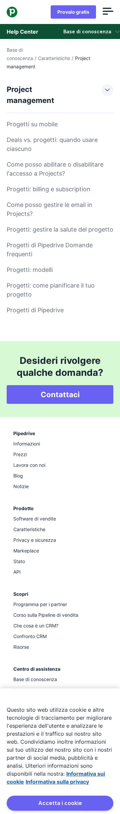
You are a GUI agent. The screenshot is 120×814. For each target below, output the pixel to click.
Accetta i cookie (60, 803)
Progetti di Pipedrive (35, 310)
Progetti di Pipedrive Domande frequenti (50, 250)
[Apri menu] (108, 12)
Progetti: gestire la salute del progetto (60, 229)
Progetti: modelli (30, 269)
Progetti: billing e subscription (48, 189)
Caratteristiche (54, 58)
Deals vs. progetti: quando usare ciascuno (52, 144)
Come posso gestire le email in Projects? (49, 209)
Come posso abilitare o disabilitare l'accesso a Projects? (55, 169)
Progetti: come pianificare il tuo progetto (51, 290)
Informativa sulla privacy (57, 781)
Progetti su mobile (32, 124)
